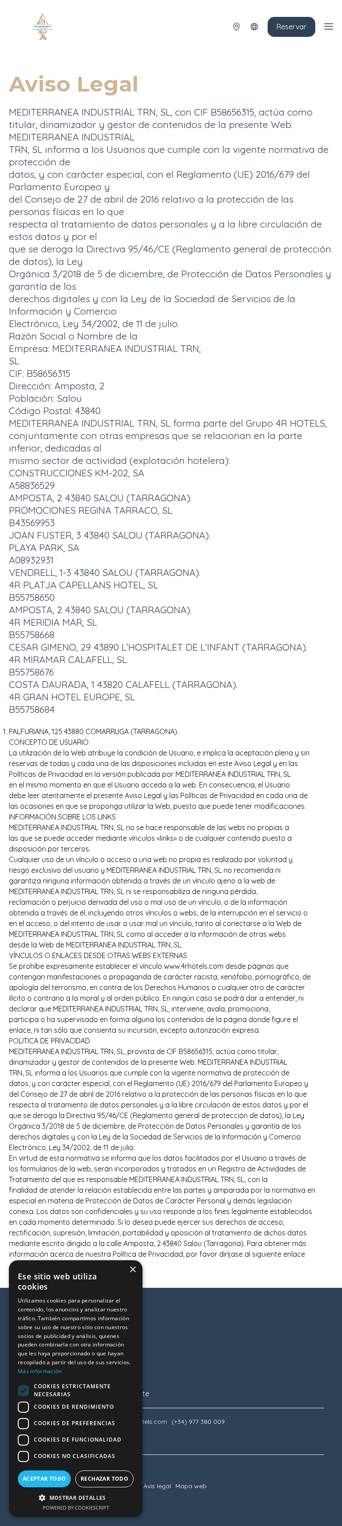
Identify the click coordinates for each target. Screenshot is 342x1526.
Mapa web (191, 1486)
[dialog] (75, 1388)
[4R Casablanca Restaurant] (42, 26)
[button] (76, 1497)
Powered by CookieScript (76, 1507)
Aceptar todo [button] (44, 1478)
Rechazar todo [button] (104, 1478)
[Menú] (328, 26)
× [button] (132, 1269)
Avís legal (157, 1486)
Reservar (291, 26)
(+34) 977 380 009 (198, 1422)
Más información (40, 1371)
